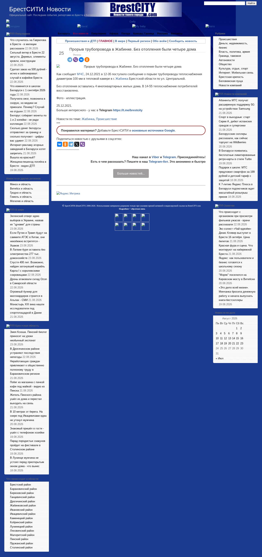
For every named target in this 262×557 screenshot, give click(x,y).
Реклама (162, 33)
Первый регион (139, 41)
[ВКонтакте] (81, 59)
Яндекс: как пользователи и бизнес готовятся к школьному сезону (236, 262)
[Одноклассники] (87, 59)
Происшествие (106, 119)
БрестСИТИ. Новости (40, 9)
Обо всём (160, 41)
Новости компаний (230, 85)
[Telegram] (69, 59)
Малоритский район (22, 535)
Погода (125, 33)
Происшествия (228, 39)
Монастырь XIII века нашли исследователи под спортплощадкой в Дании (27, 308)
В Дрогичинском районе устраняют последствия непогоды (25, 353)
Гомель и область (21, 196)
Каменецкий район (21, 518)
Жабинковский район (23, 505)
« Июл (220, 358)
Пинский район (19, 539)
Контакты (176, 33)
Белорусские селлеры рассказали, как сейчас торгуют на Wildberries (233, 138)
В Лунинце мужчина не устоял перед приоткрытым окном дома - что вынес (27, 462)
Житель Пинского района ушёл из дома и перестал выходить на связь (26, 399)
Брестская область (27, 325)
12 (225, 338)
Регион (77, 55)
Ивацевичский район (22, 513)
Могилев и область (22, 201)
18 (221, 343)
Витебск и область (21, 188)
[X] (76, 144)
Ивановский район (21, 509)
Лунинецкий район (21, 526)
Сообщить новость (183, 41)
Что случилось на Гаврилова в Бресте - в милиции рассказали (28, 44)
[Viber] (75, 59)
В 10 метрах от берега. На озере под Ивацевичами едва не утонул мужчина (28, 416)
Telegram (169, 157)
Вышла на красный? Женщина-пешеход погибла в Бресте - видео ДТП (28, 161)
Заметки (229, 205)
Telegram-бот (158, 161)
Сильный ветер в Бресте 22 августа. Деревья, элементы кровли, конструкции (27, 56)
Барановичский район (23, 488)
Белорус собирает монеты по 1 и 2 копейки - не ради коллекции (28, 119)
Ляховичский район (22, 530)
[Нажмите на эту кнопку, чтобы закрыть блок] (46, 34)
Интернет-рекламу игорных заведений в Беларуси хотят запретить (28, 149)
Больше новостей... (131, 173)
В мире (19, 210)
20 (229, 343)
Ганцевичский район (22, 497)
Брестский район (20, 484)
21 (233, 343)
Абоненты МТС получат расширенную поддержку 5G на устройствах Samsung (236, 104)
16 (241, 338)
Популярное (22, 33)
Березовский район (22, 493)
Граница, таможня (230, 55)
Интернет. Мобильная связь (236, 72)
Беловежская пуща (231, 81)
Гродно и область (21, 192)
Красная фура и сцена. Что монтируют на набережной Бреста (236, 249)
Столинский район (21, 547)
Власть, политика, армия (234, 51)
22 (237, 343)
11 (221, 338)
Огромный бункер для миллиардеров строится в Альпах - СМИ (26, 296)
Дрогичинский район (22, 501)
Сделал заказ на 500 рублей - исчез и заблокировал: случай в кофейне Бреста (28, 73)
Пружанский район (21, 543)
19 (225, 343)
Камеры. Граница (143, 33)
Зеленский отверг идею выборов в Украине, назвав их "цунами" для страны (26, 220)
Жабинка (121, 78)
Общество (225, 64)
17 (217, 343)
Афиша (113, 33)
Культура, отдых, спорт (233, 68)
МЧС (80, 74)
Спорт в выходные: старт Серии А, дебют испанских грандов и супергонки (235, 121)
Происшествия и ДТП (80, 41)
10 (217, 338)
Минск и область (20, 184)
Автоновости (227, 60)
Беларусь (64, 33)
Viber (155, 157)
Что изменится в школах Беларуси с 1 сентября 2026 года (27, 90)
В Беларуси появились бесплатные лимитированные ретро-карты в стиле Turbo (237, 155)
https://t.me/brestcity (127, 110)
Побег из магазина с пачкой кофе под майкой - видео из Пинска (27, 386)
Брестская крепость (231, 76)
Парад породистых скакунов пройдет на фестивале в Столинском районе (27, 445)
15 (237, 338)
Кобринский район (21, 522)
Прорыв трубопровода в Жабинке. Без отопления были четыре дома (132, 49)
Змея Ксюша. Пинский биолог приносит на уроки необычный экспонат (28, 336)
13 (229, 338)
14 (233, 338)
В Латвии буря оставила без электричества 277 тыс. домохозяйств (27, 254)
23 (241, 343)
